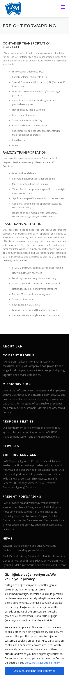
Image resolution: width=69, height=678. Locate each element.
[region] (34, 623)
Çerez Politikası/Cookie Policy (42, 662)
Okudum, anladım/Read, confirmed (34, 670)
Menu (63, 6)
